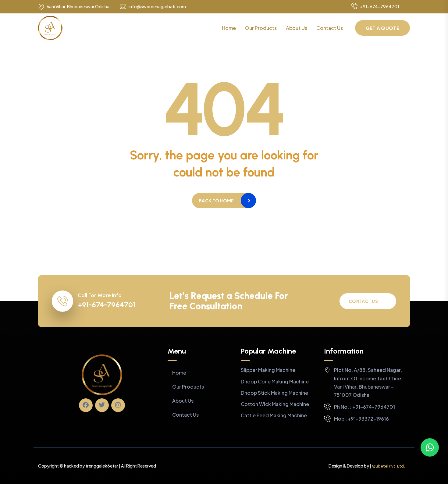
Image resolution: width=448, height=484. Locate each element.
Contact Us (329, 28)
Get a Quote (382, 28)
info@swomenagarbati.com (157, 6)
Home (229, 28)
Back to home (216, 200)
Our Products (261, 28)
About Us (296, 28)
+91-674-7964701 (379, 6)
